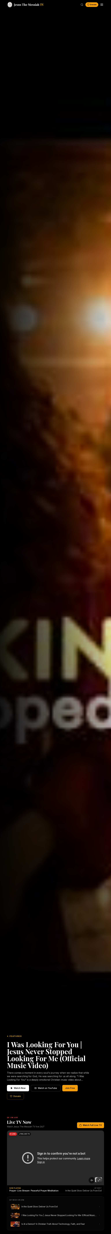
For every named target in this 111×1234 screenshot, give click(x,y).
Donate (93, 4)
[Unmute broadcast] (92, 1180)
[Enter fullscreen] (99, 1180)
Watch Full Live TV (92, 1125)
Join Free (70, 1088)
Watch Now (20, 1088)
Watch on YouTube (47, 1088)
